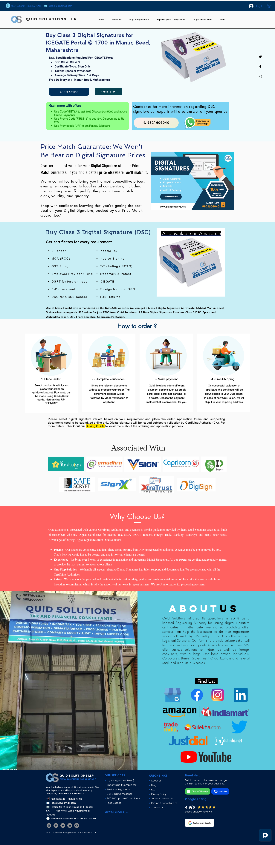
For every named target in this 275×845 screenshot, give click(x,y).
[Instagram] (49, 825)
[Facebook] (56, 825)
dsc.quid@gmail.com (63, 802)
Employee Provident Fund (72, 274)
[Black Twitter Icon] (260, 57)
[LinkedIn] (69, 825)
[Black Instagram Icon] (260, 76)
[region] (190, 262)
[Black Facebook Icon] (260, 66)
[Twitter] (62, 825)
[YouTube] (76, 825)
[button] (269, 6)
